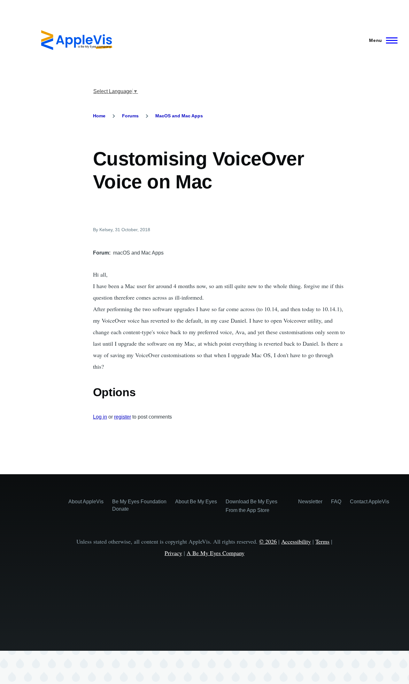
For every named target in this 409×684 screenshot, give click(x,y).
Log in (100, 417)
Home (99, 115)
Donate (120, 509)
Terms (322, 541)
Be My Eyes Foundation (139, 501)
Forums (130, 115)
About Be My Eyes (196, 501)
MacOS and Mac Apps (179, 115)
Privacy (173, 553)
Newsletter (310, 501)
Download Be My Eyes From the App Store (251, 506)
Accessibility (296, 541)
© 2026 (268, 541)
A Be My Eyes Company (215, 553)
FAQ (336, 501)
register (122, 417)
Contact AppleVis (369, 501)
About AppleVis (86, 501)
